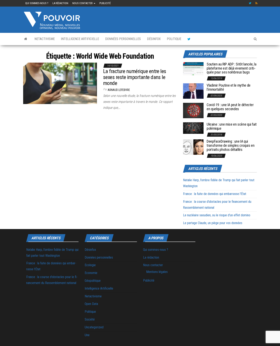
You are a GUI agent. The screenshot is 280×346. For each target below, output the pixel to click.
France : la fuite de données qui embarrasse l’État (214, 194)
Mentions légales (157, 272)
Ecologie (90, 265)
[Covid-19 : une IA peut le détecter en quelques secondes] (193, 110)
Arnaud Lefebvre (119, 90)
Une (87, 335)
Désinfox (154, 39)
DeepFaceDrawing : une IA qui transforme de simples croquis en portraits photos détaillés (230, 145)
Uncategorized (94, 327)
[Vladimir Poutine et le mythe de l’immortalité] (193, 91)
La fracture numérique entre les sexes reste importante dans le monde (134, 77)
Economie (91, 273)
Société (90, 319)
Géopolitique (93, 281)
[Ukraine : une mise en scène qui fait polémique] (193, 128)
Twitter (250, 3)
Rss (256, 3)
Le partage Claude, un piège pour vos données (212, 223)
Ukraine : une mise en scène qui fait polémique (232, 126)
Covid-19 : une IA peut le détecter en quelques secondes (230, 107)
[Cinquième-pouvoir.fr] (25, 39)
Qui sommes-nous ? (36, 3)
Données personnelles (123, 39)
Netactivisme (44, 39)
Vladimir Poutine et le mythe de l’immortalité (228, 87)
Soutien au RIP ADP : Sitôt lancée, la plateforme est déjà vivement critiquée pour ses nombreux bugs (231, 68)
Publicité (105, 3)
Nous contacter (82, 3)
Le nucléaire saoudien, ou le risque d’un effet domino (216, 215)
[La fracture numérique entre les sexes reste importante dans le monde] (60, 83)
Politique (174, 39)
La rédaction (60, 3)
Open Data (91, 304)
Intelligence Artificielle (80, 39)
